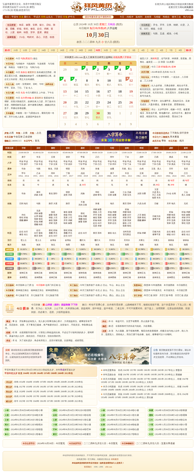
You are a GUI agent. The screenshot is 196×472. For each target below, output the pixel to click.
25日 (53, 50)
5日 (152, 50)
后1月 (7, 50)
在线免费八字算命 (122, 57)
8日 (180, 50)
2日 (124, 50)
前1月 (188, 50)
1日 (115, 50)
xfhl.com (189, 10)
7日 (171, 50)
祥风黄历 (188, 7)
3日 (133, 50)
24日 (44, 50)
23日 (34, 50)
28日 (81, 50)
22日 (25, 50)
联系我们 (88, 467)
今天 (98, 50)
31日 (106, 50)
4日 (143, 50)
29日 (90, 50)
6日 (161, 50)
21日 (16, 50)
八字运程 (112, 28)
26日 (62, 50)
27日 (71, 50)
